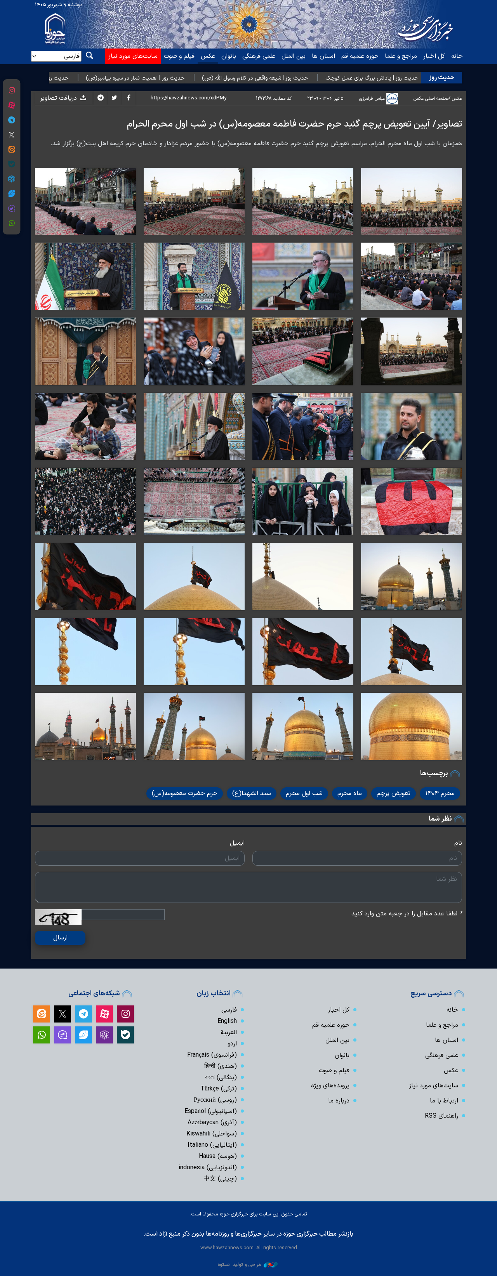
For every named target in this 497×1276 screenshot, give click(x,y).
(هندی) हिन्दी (220, 1066)
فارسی (229, 1010)
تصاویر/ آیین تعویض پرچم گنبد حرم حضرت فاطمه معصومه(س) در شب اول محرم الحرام (294, 124)
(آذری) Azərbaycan (212, 1122)
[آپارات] (11, 105)
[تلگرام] (11, 119)
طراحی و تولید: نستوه (239, 1264)
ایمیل (237, 843)
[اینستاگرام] (11, 90)
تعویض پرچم (393, 793)
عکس (208, 56)
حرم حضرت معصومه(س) (184, 793)
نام (458, 843)
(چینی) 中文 (220, 1179)
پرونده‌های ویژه (330, 1085)
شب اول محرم (304, 793)
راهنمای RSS (441, 1116)
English (227, 1021)
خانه (457, 56)
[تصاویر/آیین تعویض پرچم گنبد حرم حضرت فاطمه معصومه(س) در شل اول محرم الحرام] (411, 201)
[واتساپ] (11, 223)
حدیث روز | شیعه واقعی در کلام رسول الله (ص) (300, 78)
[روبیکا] (11, 178)
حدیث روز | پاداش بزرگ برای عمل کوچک (416, 78)
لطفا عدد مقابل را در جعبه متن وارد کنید (406, 913)
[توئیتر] (11, 134)
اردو (232, 1044)
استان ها (323, 56)
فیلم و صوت (179, 56)
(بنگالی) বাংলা (221, 1077)
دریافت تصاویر (59, 98)
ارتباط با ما (444, 1101)
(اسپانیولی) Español (210, 1111)
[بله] (11, 164)
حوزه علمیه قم (360, 56)
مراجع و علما (401, 56)
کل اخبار (434, 56)
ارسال (60, 938)
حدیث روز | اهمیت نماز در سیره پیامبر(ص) (180, 78)
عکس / (455, 98)
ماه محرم (349, 793)
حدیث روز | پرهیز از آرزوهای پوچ (77, 78)
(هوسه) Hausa (218, 1156)
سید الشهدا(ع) (251, 793)
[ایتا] (11, 149)
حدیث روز (441, 77)
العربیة (229, 1032)
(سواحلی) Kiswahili (211, 1134)
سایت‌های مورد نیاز (133, 56)
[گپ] (11, 208)
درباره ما (338, 1101)
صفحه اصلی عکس (431, 98)
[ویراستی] (11, 193)
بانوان (228, 56)
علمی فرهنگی (258, 56)
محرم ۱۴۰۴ (440, 793)
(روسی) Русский (215, 1100)
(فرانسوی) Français (212, 1055)
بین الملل (294, 56)
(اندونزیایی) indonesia (208, 1167)
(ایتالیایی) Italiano (212, 1145)
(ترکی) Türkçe (218, 1089)
